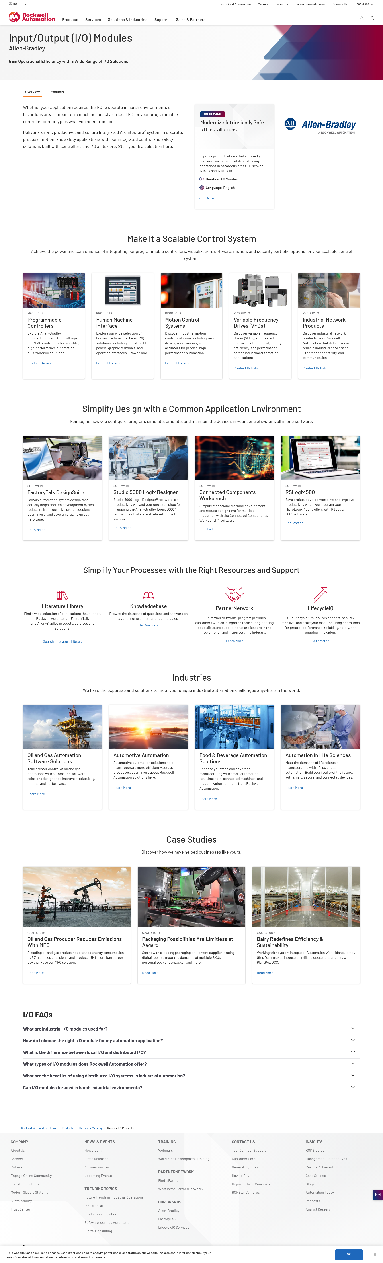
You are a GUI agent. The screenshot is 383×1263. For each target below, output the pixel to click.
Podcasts (313, 1201)
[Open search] (362, 19)
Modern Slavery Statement (31, 1192)
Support (161, 20)
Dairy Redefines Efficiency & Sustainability (285, 869)
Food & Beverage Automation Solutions (225, 707)
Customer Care (243, 1159)
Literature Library (37, 588)
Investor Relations (25, 1184)
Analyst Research (319, 1209)
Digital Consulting (98, 1231)
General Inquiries (245, 1167)
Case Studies (316, 1176)
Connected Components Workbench (223, 438)
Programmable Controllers (43, 275)
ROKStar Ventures (246, 1192)
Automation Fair (96, 1167)
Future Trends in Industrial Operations (114, 1197)
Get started (320, 641)
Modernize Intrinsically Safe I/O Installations (228, 107)
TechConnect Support (249, 1150)
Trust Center (20, 1209)
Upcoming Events (98, 1176)
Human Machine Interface (111, 275)
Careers (17, 1159)
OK (349, 1254)
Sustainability (21, 1201)
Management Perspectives (326, 1159)
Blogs (310, 1184)
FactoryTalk (167, 1219)
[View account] (372, 19)
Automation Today (320, 1192)
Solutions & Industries (127, 20)
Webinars (165, 1150)
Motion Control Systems (179, 275)
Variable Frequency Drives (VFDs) (254, 275)
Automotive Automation (128, 707)
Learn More (234, 641)
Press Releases (96, 1159)
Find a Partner (169, 1180)
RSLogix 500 (290, 438)
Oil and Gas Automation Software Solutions (56, 707)
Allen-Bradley (168, 1211)
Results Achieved (319, 1167)
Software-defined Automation (107, 1222)
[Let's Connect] (378, 1195)
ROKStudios (315, 1150)
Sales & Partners (190, 20)
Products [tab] (57, 92)
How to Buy (240, 1176)
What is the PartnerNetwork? (180, 1189)
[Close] (375, 1254)
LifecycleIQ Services (173, 1227)
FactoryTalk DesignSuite (42, 438)
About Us (18, 1150)
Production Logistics (100, 1214)
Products (70, 20)
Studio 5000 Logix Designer (130, 438)
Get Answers (148, 625)
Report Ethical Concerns (251, 1184)
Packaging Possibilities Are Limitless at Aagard (174, 869)
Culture (16, 1167)
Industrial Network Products (320, 275)
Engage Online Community (31, 1176)
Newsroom (93, 1150)
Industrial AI (93, 1206)
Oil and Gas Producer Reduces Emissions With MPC (62, 869)
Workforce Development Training (183, 1159)
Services (93, 20)
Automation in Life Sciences (302, 707)
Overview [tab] (32, 92)
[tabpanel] (191, 546)
